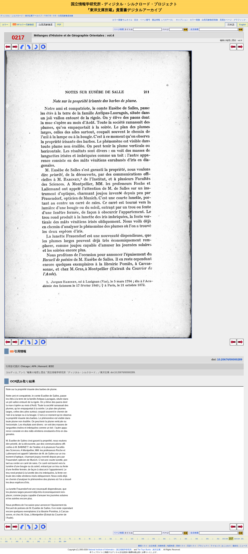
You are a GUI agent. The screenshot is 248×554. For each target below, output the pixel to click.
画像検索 (161, 546)
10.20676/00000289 (229, 359)
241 (17, 541)
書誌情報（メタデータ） (163, 20)
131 (132, 539)
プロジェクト (203, 546)
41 (40, 539)
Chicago (25, 366)
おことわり (226, 546)
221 (242, 539)
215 (223, 539)
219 (238, 539)
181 (186, 539)
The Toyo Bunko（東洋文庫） (149, 550)
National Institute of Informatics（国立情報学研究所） (110, 550)
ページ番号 (145, 20)
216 (226, 539)
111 (111, 539)
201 (207, 539)
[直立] (43, 49)
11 (10, 539)
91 (90, 539)
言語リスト (191, 546)
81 (80, 539)
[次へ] (14, 49)
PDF (59, 24)
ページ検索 (119, 29)
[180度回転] (36, 49)
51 (50, 539)
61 (60, 539)
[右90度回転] (29, 49)
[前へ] (7, 49)
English (242, 24)
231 (6, 541)
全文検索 (194, 29)
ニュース (243, 546)
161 (164, 539)
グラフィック (240, 20)
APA (34, 366)
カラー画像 (195, 20)
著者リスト (180, 546)
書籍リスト (142, 546)
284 (65, 541)
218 (235, 539)
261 (38, 541)
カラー (5, 24)
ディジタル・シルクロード (11, 16)
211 (218, 539)
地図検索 (171, 546)
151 (153, 539)
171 (175, 539)
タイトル (128, 29)
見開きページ (226, 20)
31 (30, 539)
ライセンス (215, 546)
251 (28, 541)
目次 (136, 20)
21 (20, 539)
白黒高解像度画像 (65, 16)
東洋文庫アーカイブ (33, 16)
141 (143, 539)
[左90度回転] (22, 49)
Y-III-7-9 (47, 16)
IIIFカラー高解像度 (25, 24)
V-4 (54, 16)
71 (70, 539)
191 (196, 539)
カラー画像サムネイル (122, 20)
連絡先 (235, 546)
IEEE (51, 366)
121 (121, 539)
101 (100, 539)
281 (60, 541)
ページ (165, 29)
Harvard (42, 366)
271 (49, 541)
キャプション (182, 20)
